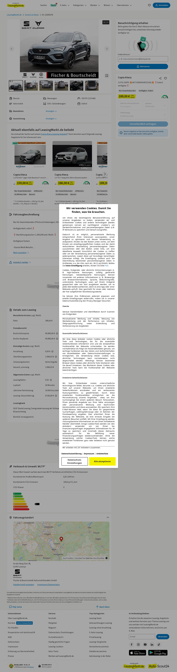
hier (106, 265)
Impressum (89, 453)
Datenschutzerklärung (71, 453)
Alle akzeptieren (102, 461)
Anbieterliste (102, 453)
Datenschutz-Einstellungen (74, 461)
